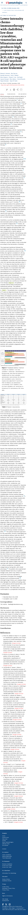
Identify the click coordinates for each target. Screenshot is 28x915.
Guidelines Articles (6, 880)
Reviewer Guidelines (7, 864)
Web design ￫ (12, 908)
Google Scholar (16, 643)
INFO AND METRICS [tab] (22, 94)
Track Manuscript (6, 858)
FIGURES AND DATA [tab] (11, 94)
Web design (5, 899)
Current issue (5, 837)
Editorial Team (6, 843)
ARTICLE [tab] (2, 94)
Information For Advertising (9, 873)
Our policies (5, 845)
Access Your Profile (7, 865)
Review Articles (6, 879)
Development (5, 900)
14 (5, 531)
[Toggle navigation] (2, 3)
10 (19, 201)
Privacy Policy (5, 889)
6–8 (25, 158)
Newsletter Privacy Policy (8, 888)
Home (3, 835)
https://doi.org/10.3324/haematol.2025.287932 (12, 85)
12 (16, 223)
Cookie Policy (5, 886)
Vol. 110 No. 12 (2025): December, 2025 (10, 8)
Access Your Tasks (6, 867)
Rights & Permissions (7, 895)
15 (20, 578)
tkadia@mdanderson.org (15, 604)
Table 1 (4, 290)
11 (5, 211)
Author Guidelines (6, 854)
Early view (4, 839)
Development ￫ (20, 908)
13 (25, 250)
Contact (4, 848)
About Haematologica (7, 842)
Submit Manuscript (7, 856)
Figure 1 (11, 282)
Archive (4, 840)
